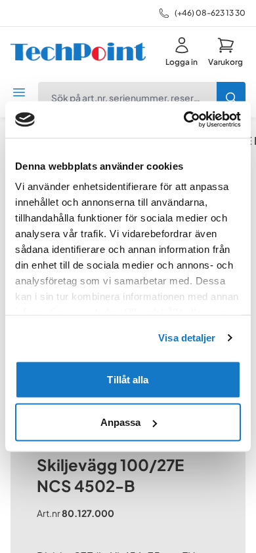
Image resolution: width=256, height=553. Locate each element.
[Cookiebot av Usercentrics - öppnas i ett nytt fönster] (184, 119)
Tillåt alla (127, 379)
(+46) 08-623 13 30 (210, 13)
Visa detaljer (186, 337)
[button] (225, 51)
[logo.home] (78, 52)
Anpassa (120, 422)
